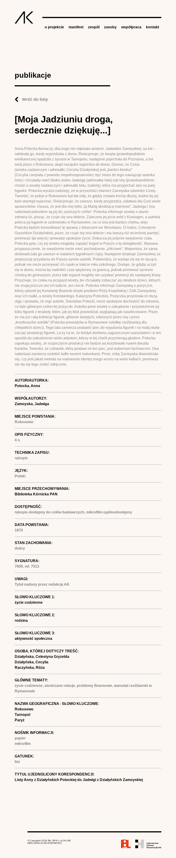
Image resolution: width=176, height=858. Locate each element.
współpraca (131, 27)
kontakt (152, 27)
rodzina (21, 620)
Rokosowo (24, 709)
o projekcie (54, 27)
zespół (93, 27)
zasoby (110, 27)
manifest (76, 27)
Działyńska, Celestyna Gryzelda (42, 657)
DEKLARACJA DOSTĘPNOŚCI (45, 843)
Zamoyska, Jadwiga (32, 404)
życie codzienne (29, 602)
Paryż (20, 720)
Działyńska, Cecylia (31, 662)
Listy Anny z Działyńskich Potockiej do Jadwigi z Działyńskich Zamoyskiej (79, 780)
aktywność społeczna (33, 638)
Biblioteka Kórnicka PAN (36, 494)
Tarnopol (22, 715)
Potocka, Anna (27, 386)
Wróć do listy (35, 99)
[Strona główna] (24, 17)
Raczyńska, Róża (30, 667)
